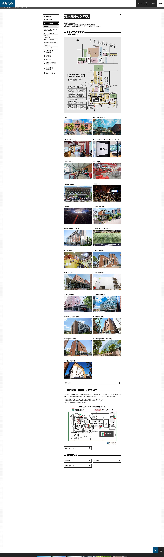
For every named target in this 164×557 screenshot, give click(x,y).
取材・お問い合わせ (146, 3)
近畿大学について (9, 7)
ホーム (4, 7)
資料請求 (153, 3)
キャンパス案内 (16, 7)
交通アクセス (139, 3)
